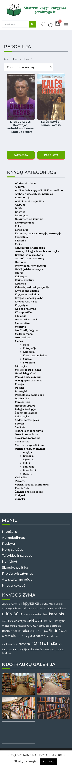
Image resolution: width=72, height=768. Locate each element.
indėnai (43, 614)
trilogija (22, 649)
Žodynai (20, 495)
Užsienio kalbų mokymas (30, 448)
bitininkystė (8, 608)
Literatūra (20, 315)
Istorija (19, 272)
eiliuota (62, 608)
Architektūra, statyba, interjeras (34, 193)
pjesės (6, 635)
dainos (26, 608)
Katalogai (20, 283)
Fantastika (21, 236)
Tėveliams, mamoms (27, 437)
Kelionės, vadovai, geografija (32, 287)
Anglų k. (28, 452)
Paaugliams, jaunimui (28, 376)
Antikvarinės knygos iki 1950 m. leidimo (39, 190)
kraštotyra (19, 620)
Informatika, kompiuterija (30, 265)
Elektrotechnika (24, 222)
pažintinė (52, 630)
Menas (19, 341)
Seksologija (22, 416)
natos (21, 625)
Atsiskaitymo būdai (17, 579)
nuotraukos (43, 625)
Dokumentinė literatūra (29, 219)
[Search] (32, 24)
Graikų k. (28, 455)
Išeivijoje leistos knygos (29, 269)
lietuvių (49, 621)
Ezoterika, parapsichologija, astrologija (38, 233)
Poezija (19, 384)
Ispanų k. (28, 459)
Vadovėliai (21, 477)
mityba (60, 621)
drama (41, 608)
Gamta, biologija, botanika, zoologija (37, 251)
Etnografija (21, 229)
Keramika (29, 351)
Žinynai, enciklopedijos (29, 491)
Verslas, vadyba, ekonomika (32, 484)
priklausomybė (10, 644)
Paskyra (8, 543)
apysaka (30, 603)
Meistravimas (23, 337)
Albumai (20, 186)
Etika (18, 226)
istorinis (56, 614)
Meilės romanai (24, 333)
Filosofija (20, 240)
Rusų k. (27, 473)
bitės (18, 608)
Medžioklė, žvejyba (26, 330)
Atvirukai (20, 204)
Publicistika (22, 398)
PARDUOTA (21, 155)
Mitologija (21, 366)
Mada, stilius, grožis (26, 319)
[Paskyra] (50, 25)
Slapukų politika (15, 567)
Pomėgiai (21, 391)
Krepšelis (9, 532)
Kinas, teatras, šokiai (35, 355)
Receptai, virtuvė (25, 405)
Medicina (20, 326)
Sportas (19, 423)
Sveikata (20, 427)
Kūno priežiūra (23, 312)
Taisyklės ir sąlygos (17, 555)
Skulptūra (29, 362)
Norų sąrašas (12, 549)
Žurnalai (20, 498)
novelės (30, 625)
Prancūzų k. (30, 470)
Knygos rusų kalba (26, 301)
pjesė (64, 631)
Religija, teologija (25, 409)
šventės (60, 649)
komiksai (7, 620)
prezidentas (52, 636)
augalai (58, 603)
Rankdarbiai (22, 402)
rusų (60, 644)
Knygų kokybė (14, 585)
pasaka (23, 631)
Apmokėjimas (13, 538)
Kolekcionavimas (25, 308)
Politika (19, 387)
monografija (9, 625)
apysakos (46, 604)
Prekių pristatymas (17, 573)
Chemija (20, 211)
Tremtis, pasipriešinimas (29, 445)
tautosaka (9, 649)
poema (40, 635)
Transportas (22, 441)
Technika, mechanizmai (29, 430)
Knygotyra (21, 305)
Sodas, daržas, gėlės (27, 419)
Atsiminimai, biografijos (29, 201)
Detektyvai (21, 215)
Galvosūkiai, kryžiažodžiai (30, 247)
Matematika (22, 323)
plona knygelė (23, 636)
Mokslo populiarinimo (28, 369)
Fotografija (29, 348)
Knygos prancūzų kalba (29, 297)
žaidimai (7, 653)
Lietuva (34, 620)
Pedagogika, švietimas (28, 380)
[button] (66, 24)
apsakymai (12, 603)
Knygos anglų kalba (27, 290)
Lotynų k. (28, 466)
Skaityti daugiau (26, 761)
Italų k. (27, 463)
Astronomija (22, 197)
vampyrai (49, 649)
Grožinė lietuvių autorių (29, 254)
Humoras (20, 262)
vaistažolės (35, 649)
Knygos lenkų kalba (27, 294)
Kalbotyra (21, 276)
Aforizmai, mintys (25, 183)
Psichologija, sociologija (29, 394)
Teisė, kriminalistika (26, 434)
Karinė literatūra (24, 280)
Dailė (26, 344)
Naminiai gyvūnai (25, 373)
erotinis (28, 614)
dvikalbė (51, 608)
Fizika (18, 244)
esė (35, 614)
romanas (44, 642)
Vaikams (20, 481)
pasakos (36, 631)
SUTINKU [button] (49, 761)
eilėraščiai (12, 613)
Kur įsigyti (10, 561)
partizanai (9, 631)
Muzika (27, 358)
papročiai (56, 625)
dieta (33, 608)
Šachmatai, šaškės (26, 412)
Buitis (18, 208)
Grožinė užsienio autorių (29, 258)
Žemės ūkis (22, 488)
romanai (25, 644)
